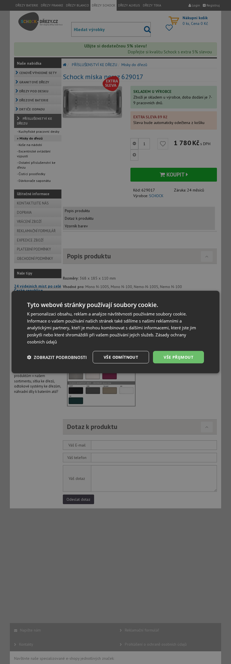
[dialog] (115, 332)
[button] (57, 357)
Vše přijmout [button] (178, 357)
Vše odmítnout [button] (121, 357)
